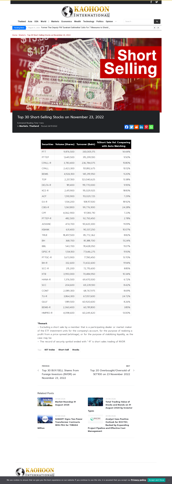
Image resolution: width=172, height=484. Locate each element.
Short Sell (63, 349)
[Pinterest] (146, 127)
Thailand (34, 126)
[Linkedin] (141, 127)
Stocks (75, 349)
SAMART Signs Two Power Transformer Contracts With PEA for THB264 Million (60, 424)
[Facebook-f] (151, 2)
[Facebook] (126, 127)
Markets (22, 35)
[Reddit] (136, 127)
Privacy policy (138, 479)
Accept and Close (156, 480)
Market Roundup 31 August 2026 (65, 403)
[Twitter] (157, 2)
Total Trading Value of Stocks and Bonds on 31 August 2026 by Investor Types (110, 406)
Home (14, 35)
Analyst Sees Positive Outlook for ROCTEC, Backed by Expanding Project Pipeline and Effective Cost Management (108, 425)
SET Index (49, 349)
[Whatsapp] (151, 127)
